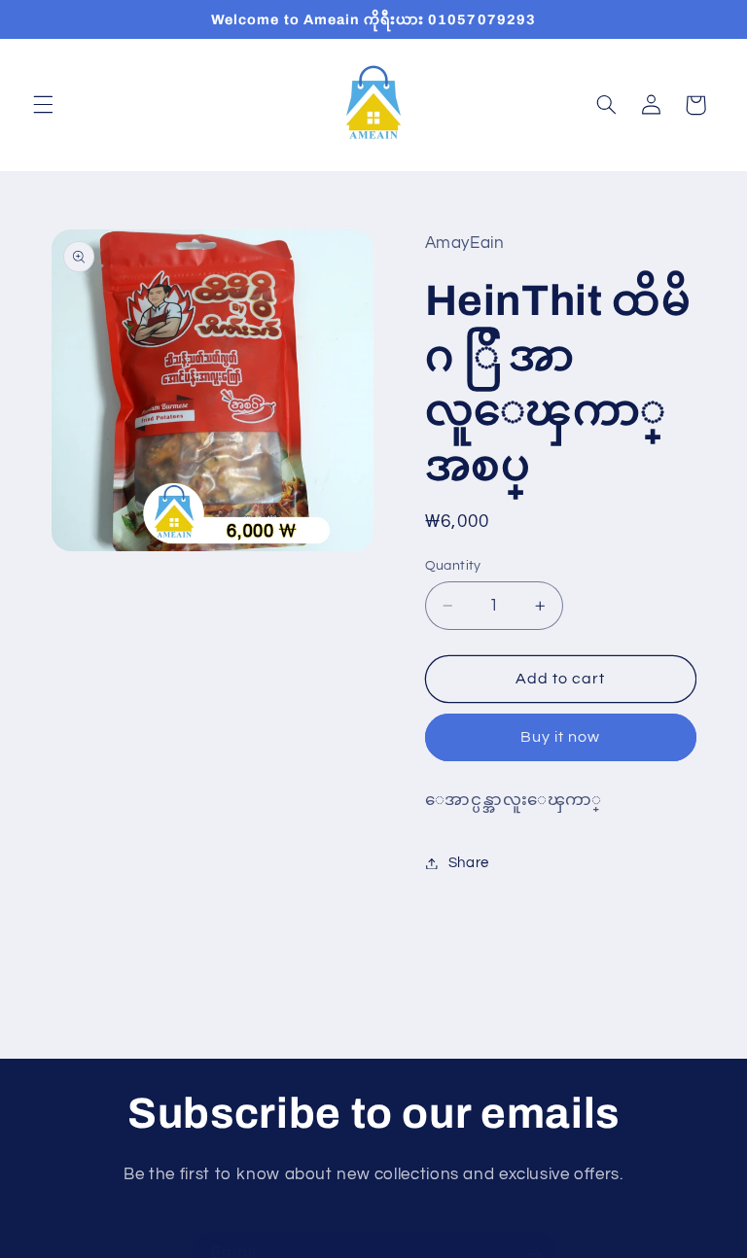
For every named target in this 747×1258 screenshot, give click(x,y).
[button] (42, 105)
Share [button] (468, 863)
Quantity (453, 566)
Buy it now (560, 737)
